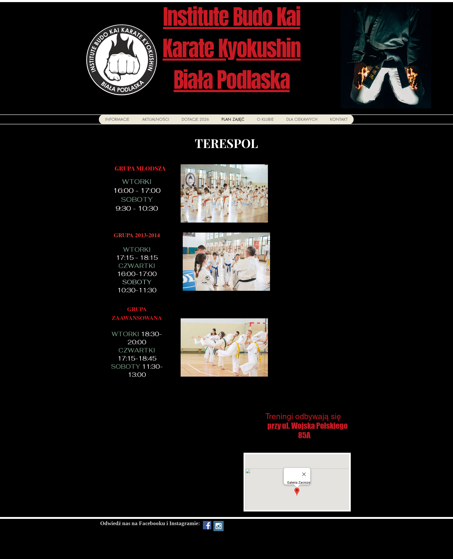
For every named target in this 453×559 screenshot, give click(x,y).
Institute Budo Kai (231, 17)
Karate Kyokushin (231, 48)
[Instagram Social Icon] (218, 526)
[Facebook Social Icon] (207, 525)
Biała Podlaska (232, 80)
